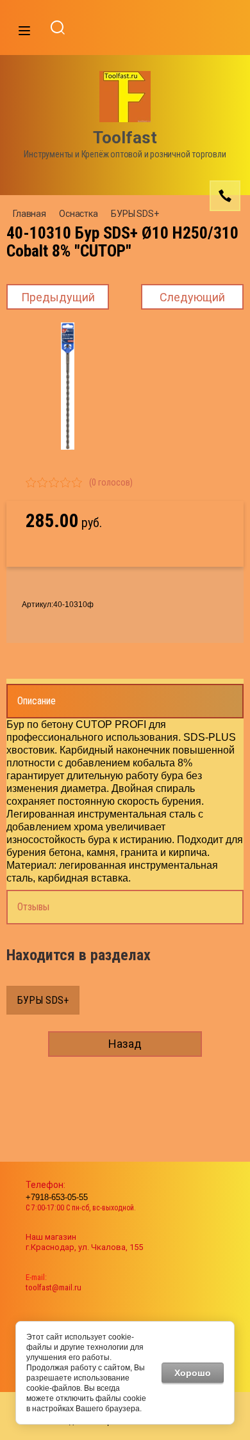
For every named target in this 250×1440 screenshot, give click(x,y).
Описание (36, 701)
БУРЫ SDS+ (135, 214)
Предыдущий (58, 297)
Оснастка (78, 214)
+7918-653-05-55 (57, 1197)
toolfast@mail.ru (53, 1287)
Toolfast (125, 138)
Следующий (192, 297)
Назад (125, 1043)
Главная (29, 214)
